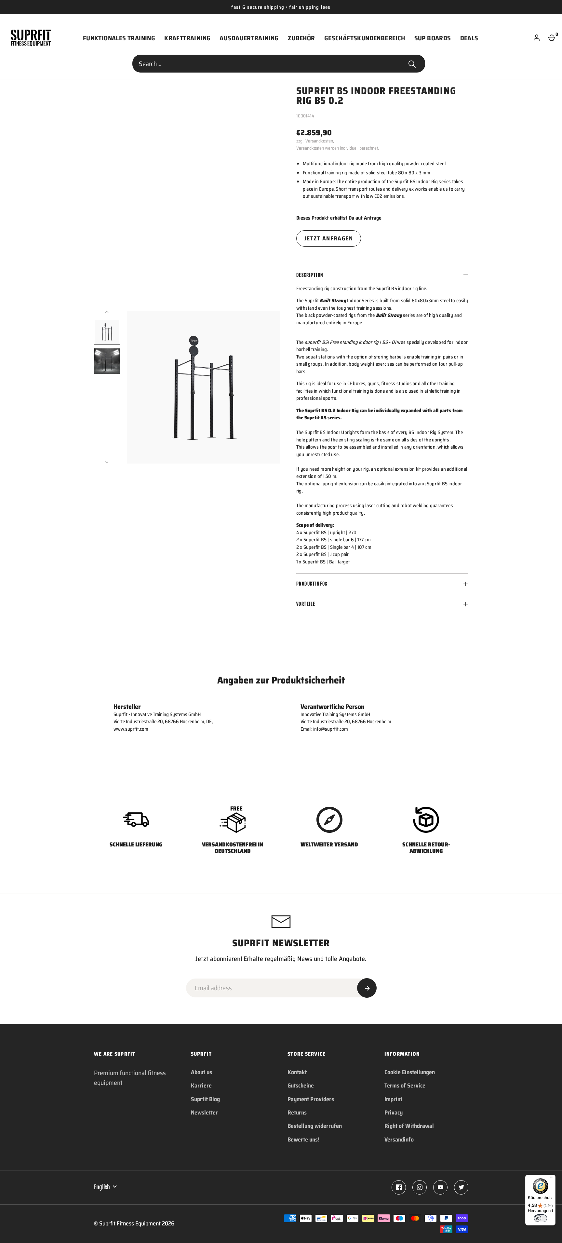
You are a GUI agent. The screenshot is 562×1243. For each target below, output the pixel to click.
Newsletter (204, 1112)
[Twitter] (461, 1187)
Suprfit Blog (205, 1099)
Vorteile (305, 604)
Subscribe (367, 988)
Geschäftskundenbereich (364, 38)
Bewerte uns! (303, 1139)
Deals (469, 38)
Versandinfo (399, 1139)
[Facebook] (399, 1187)
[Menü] (551, 1178)
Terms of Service (404, 1085)
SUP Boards (432, 38)
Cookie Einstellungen (409, 1072)
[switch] (540, 1218)
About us (201, 1072)
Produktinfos (312, 584)
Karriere (201, 1085)
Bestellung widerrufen (315, 1125)
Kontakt (297, 1072)
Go (412, 64)
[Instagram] (419, 1187)
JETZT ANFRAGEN (328, 238)
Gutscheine (301, 1085)
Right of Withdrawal (409, 1125)
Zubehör (301, 38)
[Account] (536, 38)
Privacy (393, 1112)
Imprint (393, 1099)
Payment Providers (311, 1099)
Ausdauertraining (249, 38)
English (102, 1187)
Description (309, 275)
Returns (297, 1112)
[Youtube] (440, 1187)
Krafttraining (187, 38)
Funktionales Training (119, 38)
